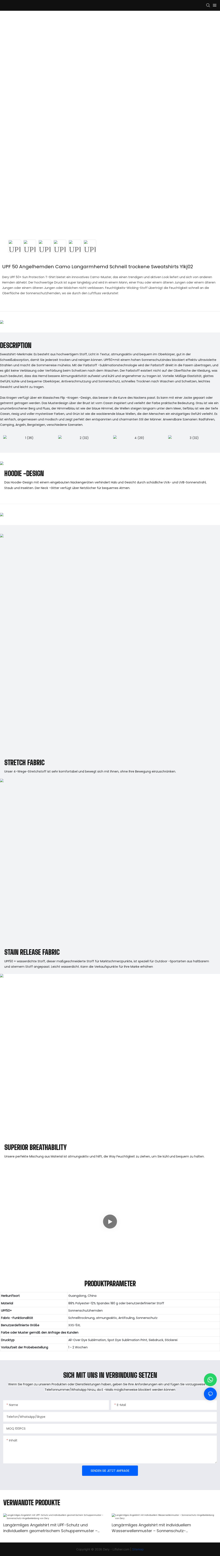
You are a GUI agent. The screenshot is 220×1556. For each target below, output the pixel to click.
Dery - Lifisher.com (116, 1549)
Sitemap (138, 1549)
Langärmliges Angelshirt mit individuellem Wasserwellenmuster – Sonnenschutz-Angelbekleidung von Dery (151, 1528)
